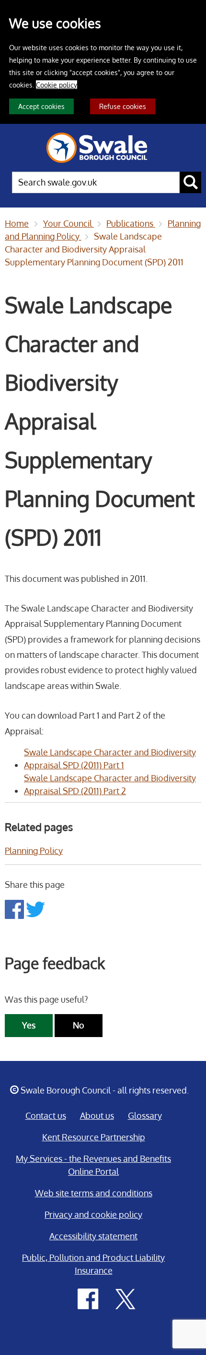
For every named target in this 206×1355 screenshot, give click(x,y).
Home (17, 223)
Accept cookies (41, 106)
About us (97, 1115)
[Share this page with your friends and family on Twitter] (35, 908)
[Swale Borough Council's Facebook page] (88, 1298)
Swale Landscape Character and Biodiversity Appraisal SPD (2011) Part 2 (110, 784)
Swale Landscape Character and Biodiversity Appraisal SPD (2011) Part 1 (110, 758)
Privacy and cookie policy (93, 1214)
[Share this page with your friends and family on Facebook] (15, 908)
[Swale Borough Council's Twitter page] (125, 1298)
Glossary (145, 1115)
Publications (130, 223)
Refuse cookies (122, 106)
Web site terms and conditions (93, 1193)
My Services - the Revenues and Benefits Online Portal (93, 1165)
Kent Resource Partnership (93, 1137)
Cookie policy (56, 84)
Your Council (68, 223)
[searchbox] (96, 182)
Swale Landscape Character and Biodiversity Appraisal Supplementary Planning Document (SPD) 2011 (94, 249)
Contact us (45, 1115)
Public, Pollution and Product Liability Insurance (93, 1264)
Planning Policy (34, 850)
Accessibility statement (93, 1236)
